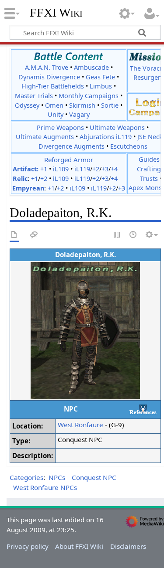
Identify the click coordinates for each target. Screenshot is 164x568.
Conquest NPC (94, 477)
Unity (55, 114)
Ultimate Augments (45, 137)
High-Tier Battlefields (52, 86)
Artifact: (25, 169)
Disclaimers (128, 546)
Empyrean (28, 188)
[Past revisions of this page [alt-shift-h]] (133, 235)
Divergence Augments (71, 146)
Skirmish (82, 105)
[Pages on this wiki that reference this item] (143, 409)
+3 (104, 169)
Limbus (101, 86)
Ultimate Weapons (117, 127)
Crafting (149, 169)
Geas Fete (100, 77)
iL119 (82, 169)
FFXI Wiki (56, 13)
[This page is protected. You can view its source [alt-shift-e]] (117, 235)
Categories (26, 477)
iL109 (61, 169)
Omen (54, 105)
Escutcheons (128, 146)
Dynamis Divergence (49, 77)
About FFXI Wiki (79, 546)
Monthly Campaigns (89, 96)
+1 (43, 169)
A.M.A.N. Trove (46, 67)
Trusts (149, 178)
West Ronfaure (80, 424)
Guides (149, 159)
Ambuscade (91, 67)
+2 (95, 169)
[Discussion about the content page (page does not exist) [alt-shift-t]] (34, 235)
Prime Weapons (60, 127)
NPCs (57, 477)
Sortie (110, 105)
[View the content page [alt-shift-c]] (14, 235)
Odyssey (27, 105)
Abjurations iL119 (106, 137)
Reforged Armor (68, 159)
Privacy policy (28, 546)
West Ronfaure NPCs (45, 487)
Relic (20, 178)
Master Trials (34, 96)
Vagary (79, 114)
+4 (114, 169)
